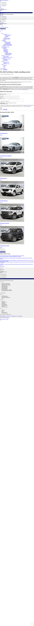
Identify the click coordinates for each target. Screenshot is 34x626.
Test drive (5, 48)
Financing (3, 55)
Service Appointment (3, 28)
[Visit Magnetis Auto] (7, 317)
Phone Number (2, 98)
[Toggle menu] (0, 11)
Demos (5, 39)
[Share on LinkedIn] (5, 69)
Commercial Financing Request (8, 57)
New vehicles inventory (5, 296)
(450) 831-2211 (4, 4)
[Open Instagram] (8, 14)
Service (3, 61)
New (2, 33)
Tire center (5, 62)
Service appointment (4, 305)
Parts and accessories (6, 63)
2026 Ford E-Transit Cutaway (6, 284)
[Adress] (0, 7)
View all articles (2, 266)
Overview (5, 41)
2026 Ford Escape (4, 285)
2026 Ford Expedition (5, 286)
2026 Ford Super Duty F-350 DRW (7, 290)
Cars (6, 37)
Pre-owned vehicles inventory (6, 297)
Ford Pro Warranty (8, 43)
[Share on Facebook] (3, 69)
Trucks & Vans (7, 35)
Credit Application (6, 56)
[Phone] (0, 1)
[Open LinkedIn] (11, 14)
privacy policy (28, 106)
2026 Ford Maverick (5, 288)
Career (4, 66)
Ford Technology (6, 51)
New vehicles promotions (7, 58)
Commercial (3, 40)
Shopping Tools (4, 47)
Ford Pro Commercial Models (8, 44)
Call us (2, 15)
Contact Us (5, 65)
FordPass (6, 52)
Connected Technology (8, 53)
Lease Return (3, 303)
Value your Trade (6, 49)
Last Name (2, 96)
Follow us (2, 13)
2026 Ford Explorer (4, 287)
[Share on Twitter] (4, 69)
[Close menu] (0, 31)
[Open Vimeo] (5, 14)
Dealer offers (5, 59)
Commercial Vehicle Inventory (8, 45)
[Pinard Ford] (4, 0)
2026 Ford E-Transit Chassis (6, 283)
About (3, 64)
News (2, 310)
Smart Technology (7, 54)
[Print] (6, 69)
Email (1, 97)
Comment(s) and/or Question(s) (4, 101)
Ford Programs (6, 50)
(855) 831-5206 (4, 2)
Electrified (6, 36)
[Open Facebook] (1, 14)
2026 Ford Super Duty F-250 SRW (7, 289)
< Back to (2, 68)
